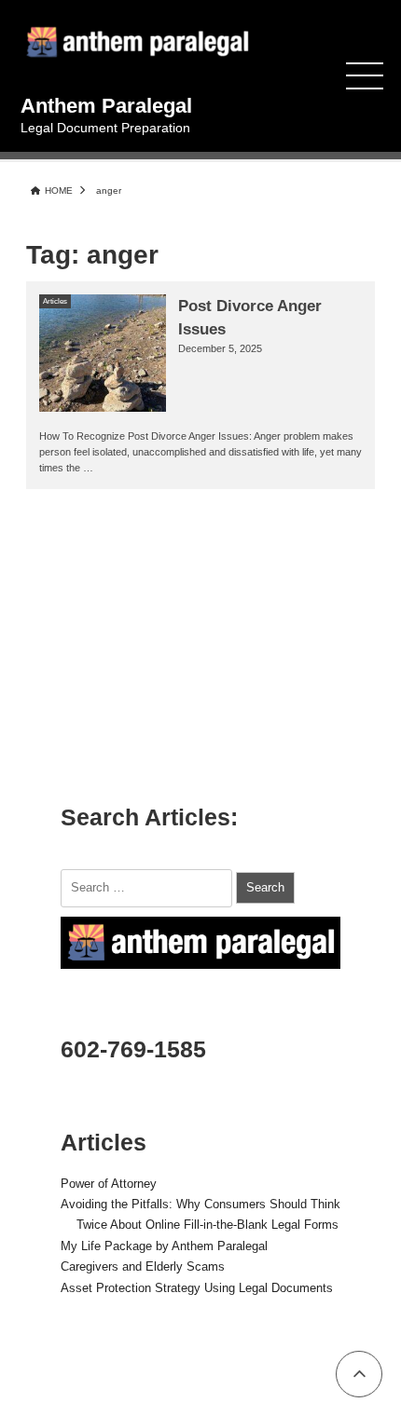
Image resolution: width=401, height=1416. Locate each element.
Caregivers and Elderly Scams (143, 1266)
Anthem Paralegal (106, 105)
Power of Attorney (109, 1184)
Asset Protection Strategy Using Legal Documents (197, 1288)
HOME (59, 190)
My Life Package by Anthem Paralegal (164, 1246)
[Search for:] (148, 886)
